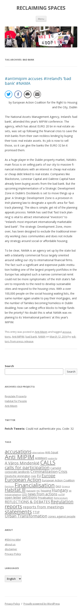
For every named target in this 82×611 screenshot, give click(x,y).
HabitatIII (31, 490)
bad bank (31, 336)
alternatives (38, 452)
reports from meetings (43, 506)
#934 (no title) (13, 539)
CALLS (47, 462)
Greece (66, 486)
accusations (18, 451)
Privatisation (45, 498)
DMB (33, 476)
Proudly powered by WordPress (41, 603)
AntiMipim (41, 458)
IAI (70, 490)
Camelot (55, 468)
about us (10, 544)
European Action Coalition (58, 480)
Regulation (62, 501)
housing (46, 490)
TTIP (36, 512)
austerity (52, 458)
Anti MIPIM (18, 336)
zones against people (61, 516)
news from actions (42, 494)
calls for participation (27, 467)
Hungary (60, 490)
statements (18, 511)
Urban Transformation (26, 516)
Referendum (61, 498)
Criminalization (44, 471)
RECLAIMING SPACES (41, 8)
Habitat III (15, 490)
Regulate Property (16, 396)
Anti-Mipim (41, 332)
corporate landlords (17, 472)
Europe (48, 475)
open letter (13, 497)
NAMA (41, 336)
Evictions (9, 486)
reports (13, 506)
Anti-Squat (51, 452)
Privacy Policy (13, 554)
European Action (23, 479)
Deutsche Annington (17, 476)
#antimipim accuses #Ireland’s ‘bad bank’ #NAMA (38, 81)
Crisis (63, 471)
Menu (41, 18)
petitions (29, 497)
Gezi (58, 486)
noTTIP (61, 494)
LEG (24, 494)
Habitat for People (16, 401)
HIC (38, 490)
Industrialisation (13, 494)
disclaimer (11, 549)
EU (39, 476)
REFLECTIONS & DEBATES (27, 501)
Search (9, 366)
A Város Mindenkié (22, 463)
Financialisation (35, 485)
